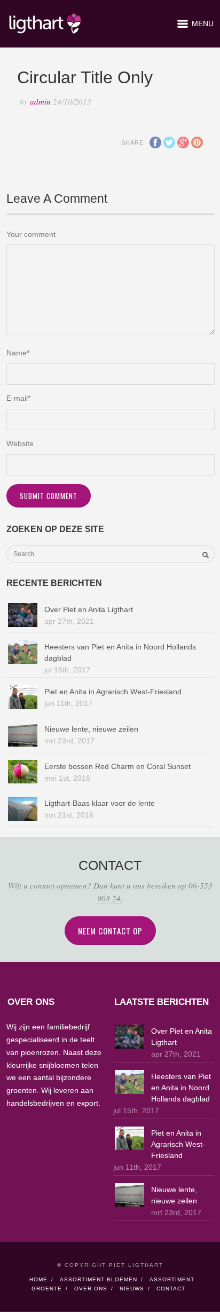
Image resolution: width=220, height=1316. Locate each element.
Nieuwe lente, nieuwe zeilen (91, 729)
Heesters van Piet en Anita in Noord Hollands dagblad (181, 1087)
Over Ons (90, 1288)
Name (17, 352)
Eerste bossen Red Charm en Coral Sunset (117, 766)
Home (38, 1279)
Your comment (31, 234)
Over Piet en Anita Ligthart (88, 609)
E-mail (18, 398)
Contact (170, 1288)
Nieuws (132, 1288)
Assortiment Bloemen (98, 1279)
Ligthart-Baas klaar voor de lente (99, 803)
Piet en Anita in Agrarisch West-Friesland (113, 691)
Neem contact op (110, 931)
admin (40, 101)
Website (20, 443)
